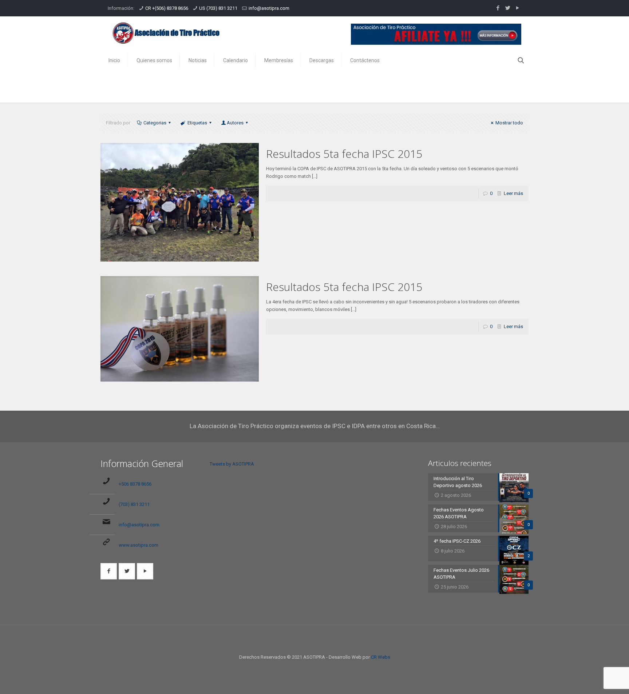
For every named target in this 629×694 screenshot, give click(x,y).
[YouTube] (517, 8)
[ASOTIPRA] (166, 32)
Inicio (470, 86)
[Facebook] (498, 8)
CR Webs (380, 657)
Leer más (513, 193)
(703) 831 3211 (134, 504)
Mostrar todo (509, 122)
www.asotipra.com (138, 545)
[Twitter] (507, 8)
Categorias (154, 122)
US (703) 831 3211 (218, 8)
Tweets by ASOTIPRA (232, 464)
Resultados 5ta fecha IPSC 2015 (344, 153)
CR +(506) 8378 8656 (166, 8)
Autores (235, 122)
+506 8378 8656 (135, 484)
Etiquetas (197, 122)
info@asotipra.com (269, 8)
